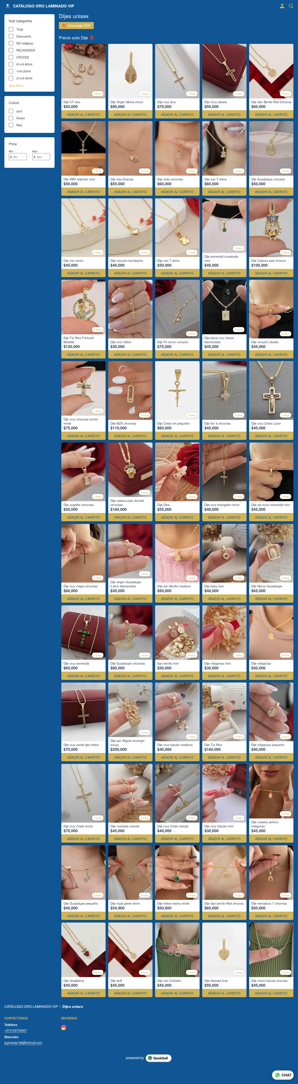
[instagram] (63, 1027)
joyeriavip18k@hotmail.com (23, 1042)
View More (16, 85)
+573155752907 (15, 1030)
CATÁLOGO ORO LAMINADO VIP (43, 6)
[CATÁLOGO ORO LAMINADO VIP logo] (7, 6)
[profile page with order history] (282, 6)
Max (34, 151)
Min (11, 151)
